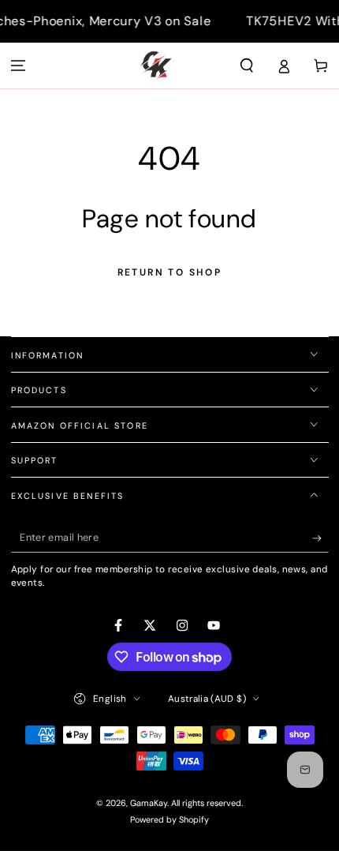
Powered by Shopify (169, 819)
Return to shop (169, 272)
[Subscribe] (320, 538)
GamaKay (148, 802)
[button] (247, 65)
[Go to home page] (156, 66)
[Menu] (18, 65)
